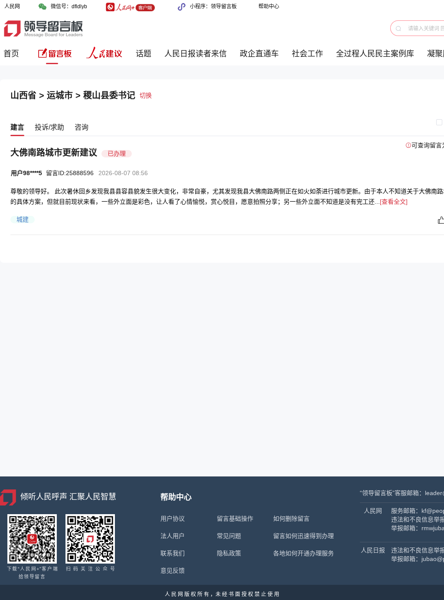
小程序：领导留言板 (213, 6)
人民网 (12, 6)
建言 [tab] (17, 127)
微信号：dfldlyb (69, 6)
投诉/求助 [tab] (49, 127)
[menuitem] (13, 57)
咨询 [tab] (81, 127)
